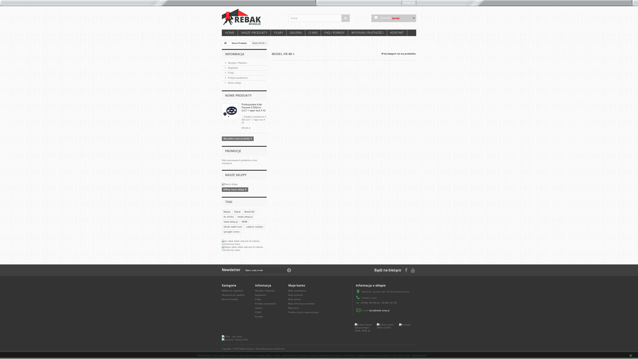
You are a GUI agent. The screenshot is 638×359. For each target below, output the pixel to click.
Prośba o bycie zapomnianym (303, 312)
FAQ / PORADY (334, 32)
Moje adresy (294, 299)
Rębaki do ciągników (232, 291)
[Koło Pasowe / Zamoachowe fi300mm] (230, 111)
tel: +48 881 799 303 (366, 303)
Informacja (234, 54)
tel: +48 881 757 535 (387, 303)
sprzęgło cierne (231, 232)
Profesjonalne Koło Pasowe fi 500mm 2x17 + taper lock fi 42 (254, 107)
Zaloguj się (409, 2)
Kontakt (397, 32)
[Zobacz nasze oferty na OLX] (385, 326)
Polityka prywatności (237, 78)
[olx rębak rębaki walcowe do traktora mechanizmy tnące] (244, 243)
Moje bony (293, 308)
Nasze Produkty (254, 32)
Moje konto (296, 285)
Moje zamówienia (297, 291)
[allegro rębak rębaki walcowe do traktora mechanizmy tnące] (244, 249)
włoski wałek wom (232, 227)
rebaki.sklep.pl (245, 217)
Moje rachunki (295, 295)
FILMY (278, 32)
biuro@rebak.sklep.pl (379, 310)
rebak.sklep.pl (230, 222)
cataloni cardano (254, 227)
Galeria (296, 32)
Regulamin (232, 68)
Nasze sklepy (234, 83)
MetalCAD (249, 212)
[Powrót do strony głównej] (225, 43)
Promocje (233, 151)
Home (229, 32)
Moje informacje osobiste (301, 303)
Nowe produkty (238, 95)
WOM (244, 222)
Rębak (237, 212)
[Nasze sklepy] (244, 184)
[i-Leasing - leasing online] (235, 339)
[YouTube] (405, 324)
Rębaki (226, 212)
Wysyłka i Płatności (367, 32)
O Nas (313, 32)
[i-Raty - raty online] (232, 336)
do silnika (228, 217)
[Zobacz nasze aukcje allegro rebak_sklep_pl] (363, 327)
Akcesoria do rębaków (233, 295)
